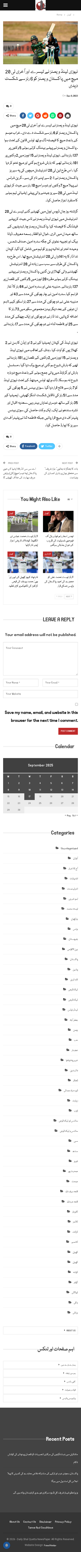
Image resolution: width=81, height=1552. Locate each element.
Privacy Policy (63, 1522)
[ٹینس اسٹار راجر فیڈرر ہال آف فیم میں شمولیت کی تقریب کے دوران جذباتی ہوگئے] (58, 521)
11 (40, 790)
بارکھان (74, 919)
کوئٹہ (75, 1272)
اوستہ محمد (72, 909)
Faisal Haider (50, 1545)
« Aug (68, 815)
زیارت (75, 1101)
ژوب (76, 1111)
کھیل (11, 513)
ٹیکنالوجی (73, 990)
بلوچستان (73, 939)
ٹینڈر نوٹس (73, 1010)
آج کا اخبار (73, 869)
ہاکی (76, 1303)
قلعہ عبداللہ (72, 1202)
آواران (75, 858)
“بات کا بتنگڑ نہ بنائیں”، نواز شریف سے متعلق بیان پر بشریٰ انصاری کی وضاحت (61, 473)
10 (29, 790)
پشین (75, 970)
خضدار (75, 1050)
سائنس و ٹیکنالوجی (69, 1131)
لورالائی (75, 1293)
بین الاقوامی (72, 949)
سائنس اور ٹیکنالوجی (68, 1121)
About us (15, 1522)
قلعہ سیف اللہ (71, 1192)
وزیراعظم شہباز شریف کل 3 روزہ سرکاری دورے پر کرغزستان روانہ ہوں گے (45, 1493)
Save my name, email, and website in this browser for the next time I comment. (41, 716)
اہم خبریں (73, 899)
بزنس (75, 929)
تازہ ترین (47, 554)
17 (29, 796)
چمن (75, 1030)
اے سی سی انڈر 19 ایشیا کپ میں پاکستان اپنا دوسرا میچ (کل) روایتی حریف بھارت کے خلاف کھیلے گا (19, 473)
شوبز (76, 1161)
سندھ (75, 1151)
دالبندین (74, 1071)
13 (62, 790)
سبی (76, 1141)
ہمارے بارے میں (68, 1365)
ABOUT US (71, 1330)
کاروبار (75, 1212)
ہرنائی (75, 1313)
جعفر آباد (74, 1020)
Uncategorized (69, 848)
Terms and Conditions (40, 1528)
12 (51, 790)
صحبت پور (73, 1171)
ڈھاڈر (75, 1081)
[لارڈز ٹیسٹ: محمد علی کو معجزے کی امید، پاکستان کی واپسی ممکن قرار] (58, 562)
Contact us (29, 1522)
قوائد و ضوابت (70, 1390)
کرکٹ (75, 1232)
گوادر (76, 1283)
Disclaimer (45, 1522)
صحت (75, 1182)
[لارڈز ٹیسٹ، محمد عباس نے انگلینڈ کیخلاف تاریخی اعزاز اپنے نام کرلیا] (22, 521)
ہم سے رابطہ (71, 1373)
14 (73, 790)
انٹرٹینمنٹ (72, 889)
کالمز (75, 1222)
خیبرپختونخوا (72, 1060)
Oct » (75, 815)
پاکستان (74, 959)
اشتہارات (74, 879)
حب (76, 1040)
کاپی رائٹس (71, 1381)
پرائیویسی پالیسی (69, 1398)
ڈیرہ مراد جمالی (71, 1091)
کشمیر (74, 1242)
